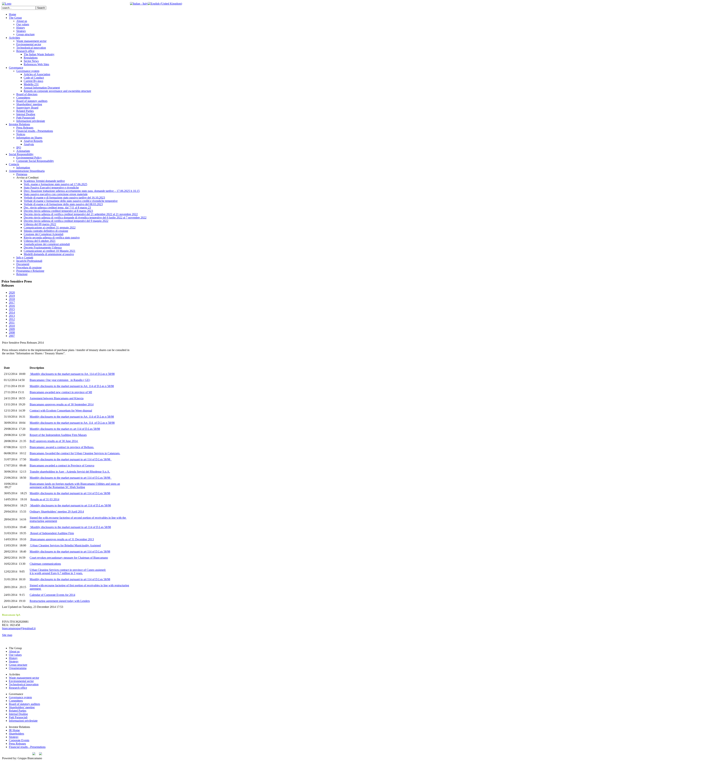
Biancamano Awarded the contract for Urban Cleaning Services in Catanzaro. (75, 453)
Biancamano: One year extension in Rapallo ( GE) (60, 380)
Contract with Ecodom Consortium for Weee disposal (61, 410)
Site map (7, 635)
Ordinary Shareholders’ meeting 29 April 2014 (57, 511)
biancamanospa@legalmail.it (19, 628)
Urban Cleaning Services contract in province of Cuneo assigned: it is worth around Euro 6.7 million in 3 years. (68, 571)
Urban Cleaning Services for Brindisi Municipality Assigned (65, 545)
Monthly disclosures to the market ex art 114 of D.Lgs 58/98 (65, 428)
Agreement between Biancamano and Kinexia (57, 398)
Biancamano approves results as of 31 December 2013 (62, 539)
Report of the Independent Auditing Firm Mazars (58, 435)
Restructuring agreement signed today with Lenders (60, 600)
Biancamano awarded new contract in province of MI (61, 392)
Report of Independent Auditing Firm (52, 533)
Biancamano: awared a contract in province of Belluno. (62, 447)
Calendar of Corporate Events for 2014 (52, 594)
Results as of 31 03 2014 (44, 499)
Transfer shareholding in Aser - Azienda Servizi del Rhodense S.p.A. (70, 471)
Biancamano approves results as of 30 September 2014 (62, 404)
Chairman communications (45, 563)
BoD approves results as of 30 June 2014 (54, 441)
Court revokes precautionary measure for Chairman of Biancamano (69, 557)
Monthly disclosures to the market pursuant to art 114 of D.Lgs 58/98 (70, 459)
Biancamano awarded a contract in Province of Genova (62, 465)
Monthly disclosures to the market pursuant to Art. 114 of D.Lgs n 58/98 (72, 373)
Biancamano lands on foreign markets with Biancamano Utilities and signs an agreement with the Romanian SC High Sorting (75, 485)
